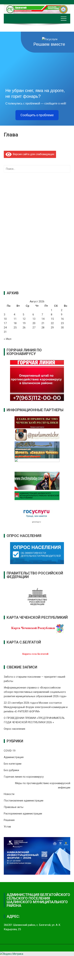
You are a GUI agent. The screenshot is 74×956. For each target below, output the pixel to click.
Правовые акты (13, 807)
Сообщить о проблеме (37, 115)
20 (34, 323)
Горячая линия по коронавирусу (24, 776)
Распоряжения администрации (23, 813)
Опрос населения (14, 728)
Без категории (12, 763)
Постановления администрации (23, 800)
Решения (9, 820)
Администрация (14, 757)
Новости (9, 794)
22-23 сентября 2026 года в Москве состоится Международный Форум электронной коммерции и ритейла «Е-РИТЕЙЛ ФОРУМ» (36, 707)
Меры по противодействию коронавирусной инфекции (42, 785)
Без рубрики (11, 770)
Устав (7, 826)
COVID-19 (9, 750)
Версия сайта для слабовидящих (32, 154)
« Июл (7, 339)
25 (15, 327)
